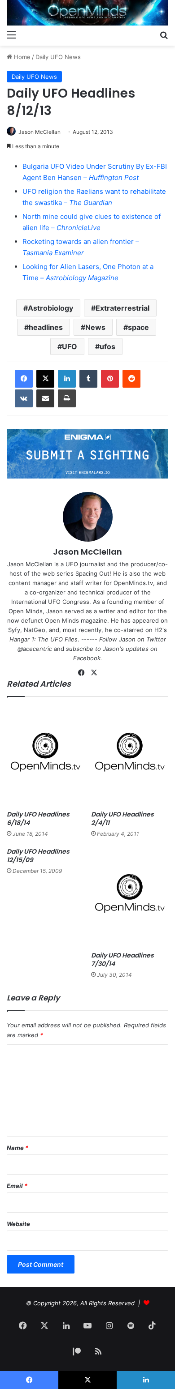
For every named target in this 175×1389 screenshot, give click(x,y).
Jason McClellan (39, 131)
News (95, 327)
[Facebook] (24, 379)
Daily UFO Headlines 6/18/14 (38, 818)
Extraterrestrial (122, 307)
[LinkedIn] (67, 379)
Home (21, 56)
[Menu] (11, 34)
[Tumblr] (88, 379)
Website (18, 1223)
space (138, 327)
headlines (46, 327)
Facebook (87, 658)
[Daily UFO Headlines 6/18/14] (45, 756)
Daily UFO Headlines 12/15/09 (38, 855)
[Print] (67, 398)
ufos (107, 346)
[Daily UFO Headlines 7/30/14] (129, 897)
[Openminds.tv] (87, 13)
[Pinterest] (110, 379)
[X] (45, 379)
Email (17, 1185)
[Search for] (163, 34)
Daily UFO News (58, 56)
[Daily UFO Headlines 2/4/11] (129, 756)
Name (17, 1147)
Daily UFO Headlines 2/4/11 (122, 818)
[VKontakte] (24, 398)
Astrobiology (50, 307)
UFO (69, 346)
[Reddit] (131, 379)
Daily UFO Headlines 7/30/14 (122, 959)
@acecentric (35, 648)
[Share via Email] (45, 398)
